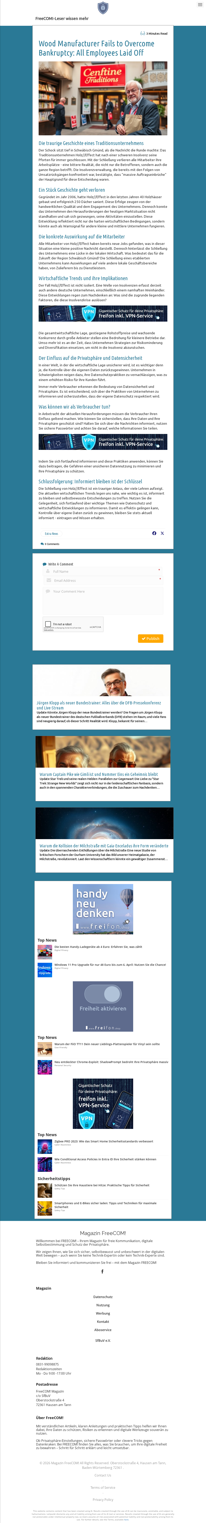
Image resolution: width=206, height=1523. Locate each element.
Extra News (51, 533)
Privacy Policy (103, 1499)
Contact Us (103, 1475)
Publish (152, 638)
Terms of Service (103, 1487)
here (126, 1519)
